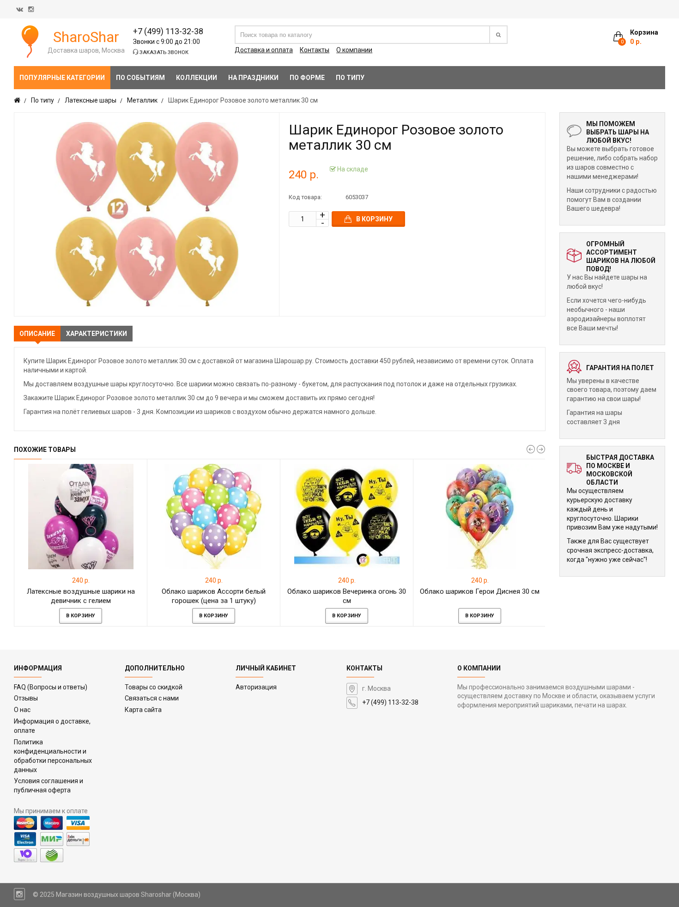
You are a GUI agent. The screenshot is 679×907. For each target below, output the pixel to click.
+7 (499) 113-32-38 (168, 31)
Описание (37, 333)
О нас (22, 709)
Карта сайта (143, 709)
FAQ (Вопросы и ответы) (50, 687)
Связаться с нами (152, 698)
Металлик (142, 100)
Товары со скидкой (153, 687)
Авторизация (256, 687)
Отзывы (26, 698)
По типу (42, 100)
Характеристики (96, 333)
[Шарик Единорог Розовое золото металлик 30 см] (147, 214)
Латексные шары (90, 100)
